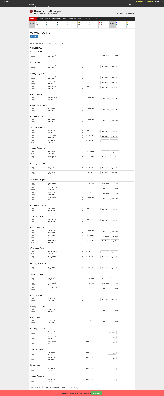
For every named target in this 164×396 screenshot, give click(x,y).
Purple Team (51, 87)
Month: (32, 43)
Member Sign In (129, 5)
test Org (31, 4)
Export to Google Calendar (52, 387)
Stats (80, 19)
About (95, 19)
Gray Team (51, 57)
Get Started (96, 393)
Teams (47, 19)
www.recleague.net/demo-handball (125, 13)
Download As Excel (36, 387)
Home (32, 19)
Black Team (51, 55)
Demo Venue (90, 55)
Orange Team (51, 98)
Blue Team (51, 79)
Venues (87, 19)
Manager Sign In (159, 1)
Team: (49, 43)
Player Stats (114, 55)
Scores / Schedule (59, 19)
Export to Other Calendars (69, 387)
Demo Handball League (47, 11)
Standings (72, 19)
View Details (105, 55)
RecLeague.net (5, 1)
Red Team (50, 83)
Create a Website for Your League (144, 1)
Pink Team (51, 109)
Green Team (51, 66)
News (41, 19)
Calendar (41, 37)
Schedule (33, 37)
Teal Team (51, 167)
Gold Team (51, 235)
